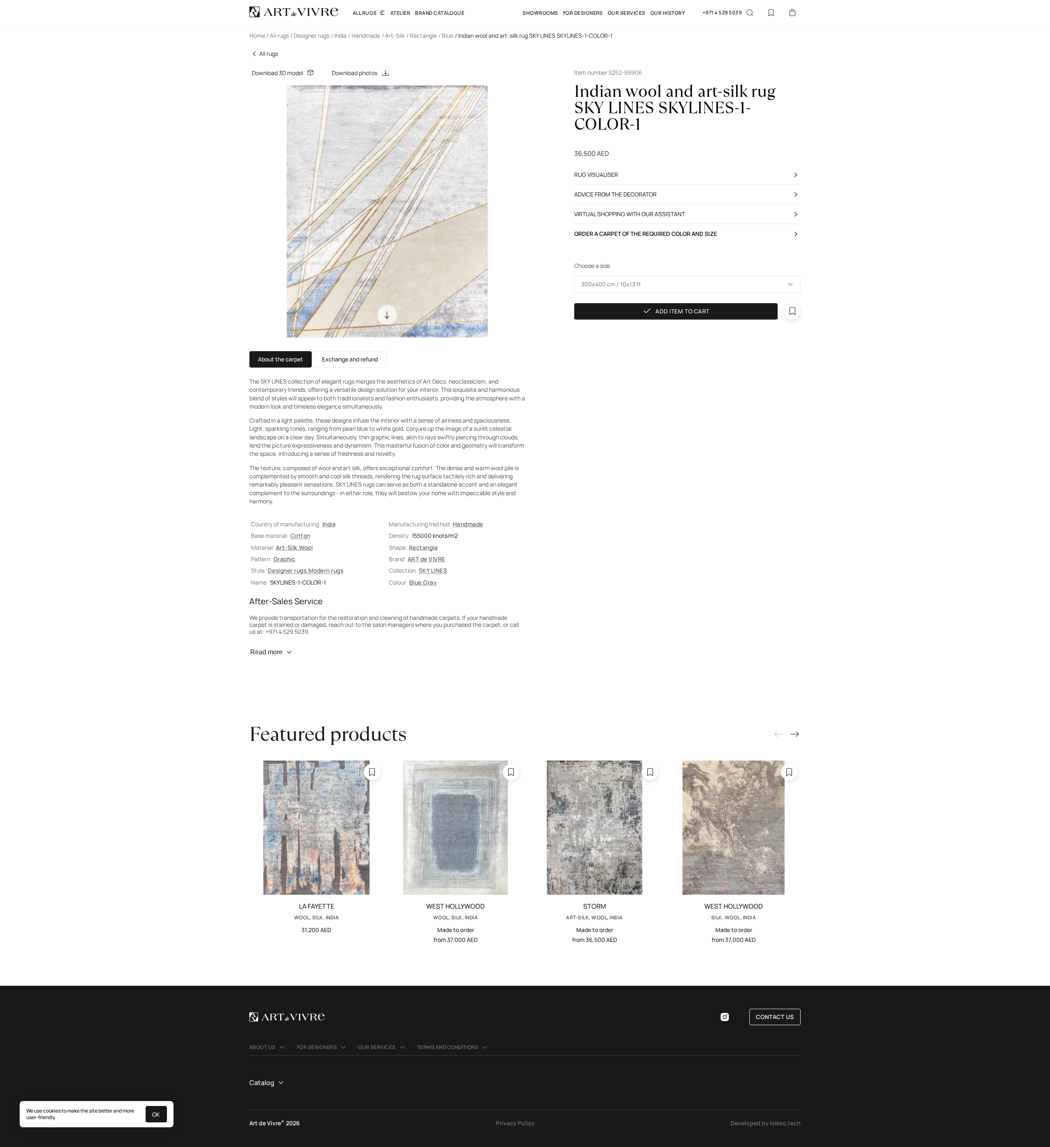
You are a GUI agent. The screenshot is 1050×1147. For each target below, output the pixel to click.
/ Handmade (364, 35)
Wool (306, 547)
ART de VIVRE (426, 559)
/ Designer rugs (309, 35)
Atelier (400, 12)
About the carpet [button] (280, 359)
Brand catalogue (439, 12)
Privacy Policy (515, 1123)
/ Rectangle (421, 35)
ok (156, 1114)
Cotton (300, 535)
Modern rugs (325, 570)
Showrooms (540, 12)
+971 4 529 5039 (722, 12)
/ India (339, 35)
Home (257, 35)
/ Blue (445, 35)
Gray (430, 582)
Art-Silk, (287, 547)
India (329, 524)
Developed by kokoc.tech (765, 1123)
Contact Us (775, 1017)
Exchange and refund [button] (350, 359)
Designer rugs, (288, 570)
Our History (668, 12)
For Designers (583, 12)
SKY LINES (433, 570)
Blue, (416, 582)
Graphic (284, 559)
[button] (687, 284)
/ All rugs (278, 35)
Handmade (468, 524)
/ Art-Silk (393, 35)
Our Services (627, 12)
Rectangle (423, 547)
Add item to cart (682, 311)
